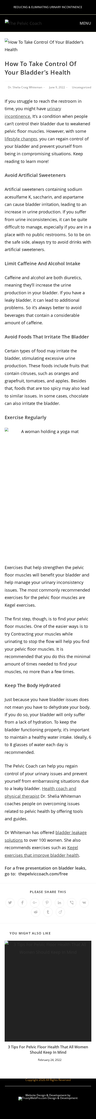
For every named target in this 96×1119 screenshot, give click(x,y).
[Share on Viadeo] (60, 912)
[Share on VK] (84, 902)
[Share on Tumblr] (48, 912)
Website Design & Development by (47, 1095)
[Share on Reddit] (35, 912)
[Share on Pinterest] (47, 902)
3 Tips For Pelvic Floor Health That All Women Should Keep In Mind (48, 1049)
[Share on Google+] (34, 902)
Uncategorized (81, 87)
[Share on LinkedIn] (59, 902)
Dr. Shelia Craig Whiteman (25, 87)
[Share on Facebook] (22, 902)
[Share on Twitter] (10, 902)
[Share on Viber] (71, 902)
